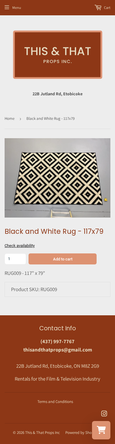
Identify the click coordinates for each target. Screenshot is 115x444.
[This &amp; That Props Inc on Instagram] (104, 414)
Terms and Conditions (55, 401)
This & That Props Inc (42, 432)
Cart (106, 7)
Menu (16, 7)
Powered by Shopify (81, 432)
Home (9, 118)
